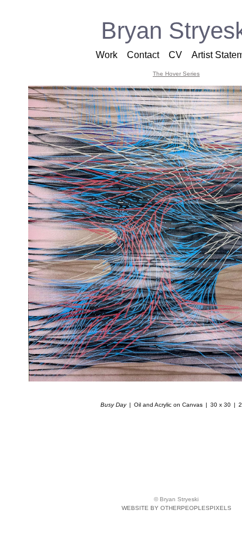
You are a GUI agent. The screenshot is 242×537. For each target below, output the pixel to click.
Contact (143, 55)
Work (106, 55)
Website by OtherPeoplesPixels (176, 508)
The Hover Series (176, 73)
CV (175, 55)
